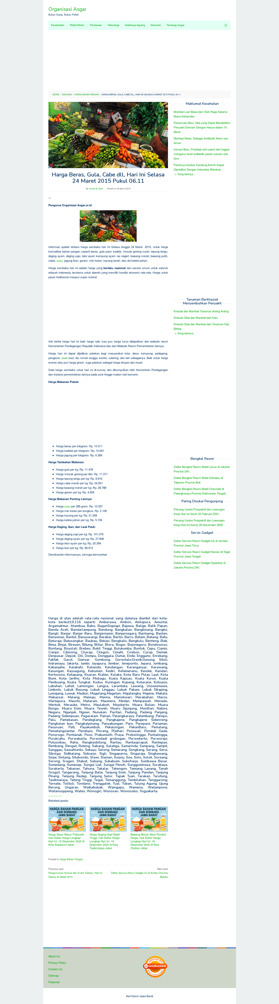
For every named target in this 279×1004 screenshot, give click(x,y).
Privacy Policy (57, 963)
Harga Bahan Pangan (71, 859)
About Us (54, 956)
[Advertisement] (139, 60)
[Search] (226, 25)
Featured (53, 982)
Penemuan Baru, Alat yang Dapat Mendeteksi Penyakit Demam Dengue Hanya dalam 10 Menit (202, 127)
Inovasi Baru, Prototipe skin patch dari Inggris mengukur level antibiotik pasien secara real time (202, 153)
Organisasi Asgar (67, 9)
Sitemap (53, 975)
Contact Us (55, 969)
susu (60, 260)
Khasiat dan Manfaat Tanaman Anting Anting (201, 311)
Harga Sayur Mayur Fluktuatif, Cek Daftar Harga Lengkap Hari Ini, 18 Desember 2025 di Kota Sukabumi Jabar (66, 839)
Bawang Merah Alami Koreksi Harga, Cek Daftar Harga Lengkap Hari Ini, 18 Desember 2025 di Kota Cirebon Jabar (148, 841)
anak (64, 358)
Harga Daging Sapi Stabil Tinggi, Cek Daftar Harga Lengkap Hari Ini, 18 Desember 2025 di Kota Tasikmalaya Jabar (105, 841)
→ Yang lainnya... (184, 174)
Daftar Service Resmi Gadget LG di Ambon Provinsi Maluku (139, 873)
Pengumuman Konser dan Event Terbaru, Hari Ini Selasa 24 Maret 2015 (75, 873)
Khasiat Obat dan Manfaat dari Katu (196, 318)
